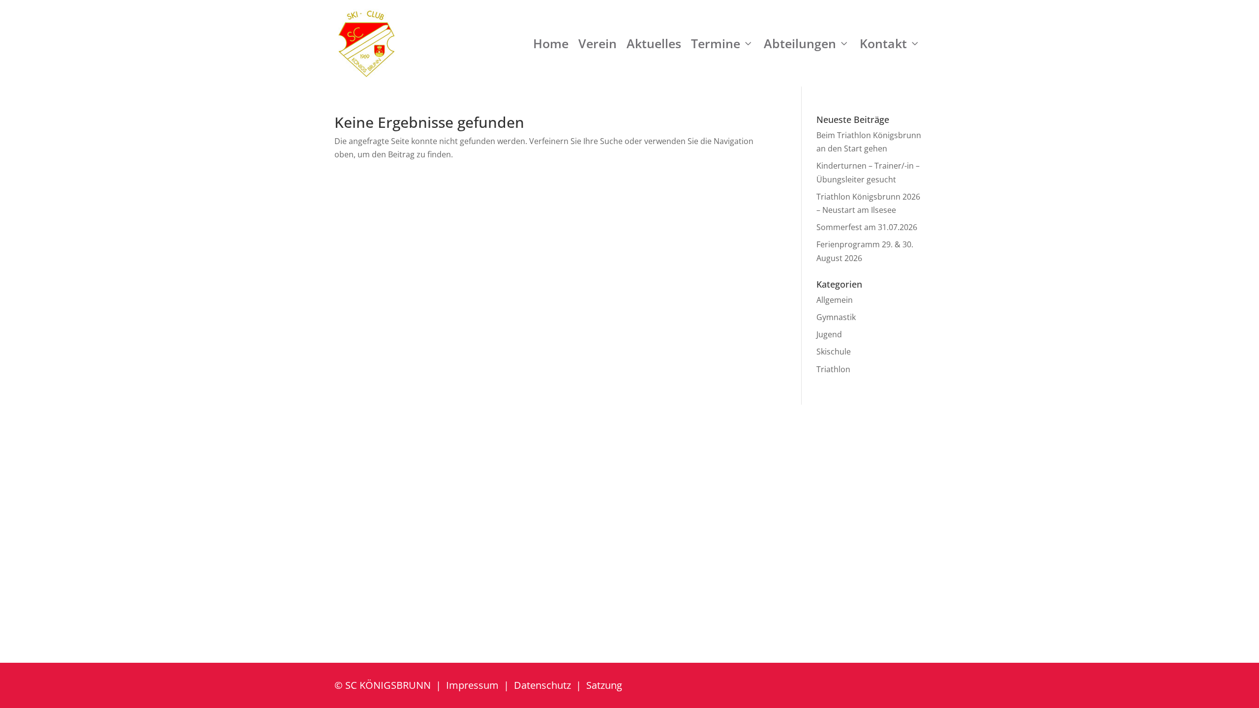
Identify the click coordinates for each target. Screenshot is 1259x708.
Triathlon (833, 369)
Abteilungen (800, 43)
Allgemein (834, 300)
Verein (597, 43)
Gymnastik (836, 317)
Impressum (472, 685)
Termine (715, 43)
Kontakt (883, 43)
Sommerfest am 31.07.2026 (866, 227)
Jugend (829, 334)
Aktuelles (654, 43)
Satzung (604, 685)
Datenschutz (542, 685)
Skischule (833, 351)
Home (551, 43)
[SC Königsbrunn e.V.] (366, 43)
